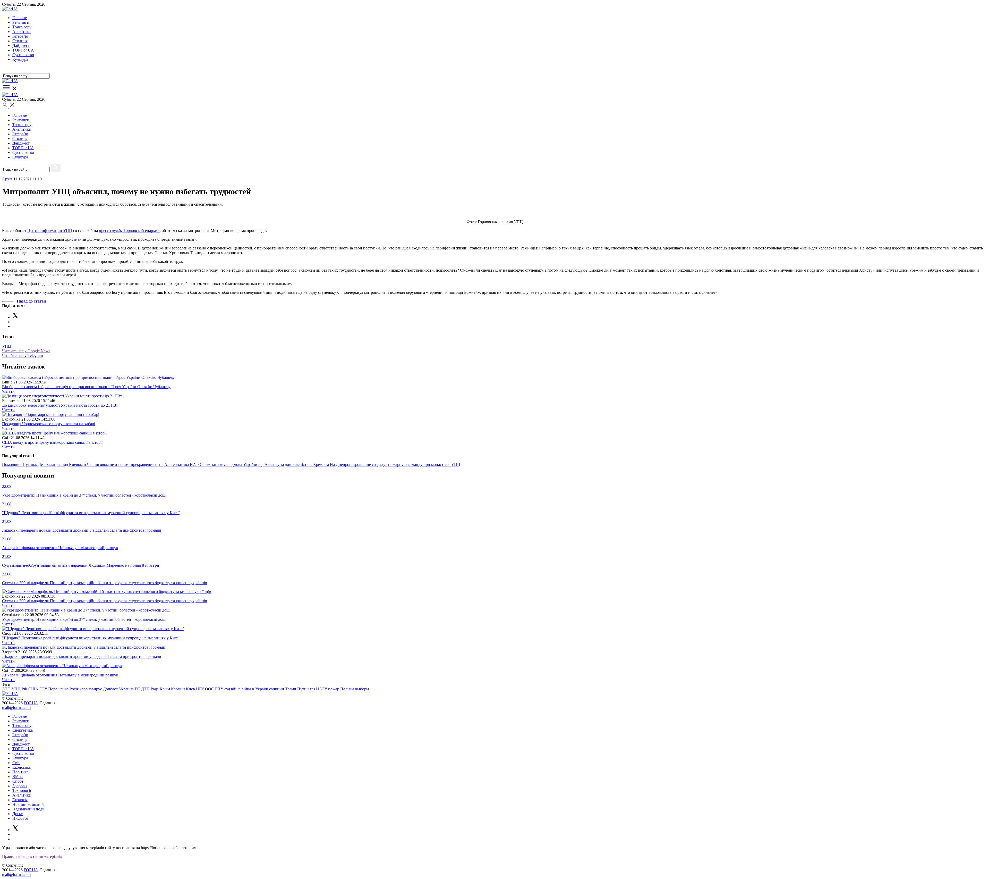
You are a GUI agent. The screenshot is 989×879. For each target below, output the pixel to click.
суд (227, 689)
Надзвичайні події (28, 809)
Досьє (17, 813)
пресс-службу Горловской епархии (129, 230)
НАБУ (321, 689)
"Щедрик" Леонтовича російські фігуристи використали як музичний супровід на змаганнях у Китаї (91, 638)
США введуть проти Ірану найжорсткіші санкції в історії (52, 442)
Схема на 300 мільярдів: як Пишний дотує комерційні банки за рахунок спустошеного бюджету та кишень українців (104, 601)
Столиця (20, 41)
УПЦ (6, 346)
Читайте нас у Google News (26, 351)
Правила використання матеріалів (32, 856)
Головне (19, 17)
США (33, 689)
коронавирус (91, 689)
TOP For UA (23, 50)
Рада (155, 689)
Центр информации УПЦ (49, 230)
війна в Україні (255, 689)
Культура (20, 59)
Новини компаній (28, 804)
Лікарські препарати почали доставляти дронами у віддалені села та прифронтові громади (81, 656)
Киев (190, 689)
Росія (74, 689)
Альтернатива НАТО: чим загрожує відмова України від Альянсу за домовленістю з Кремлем (246, 464)
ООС (209, 689)
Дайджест (21, 45)
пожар (333, 689)
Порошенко (58, 689)
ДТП (145, 689)
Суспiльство (23, 55)
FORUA (31, 703)
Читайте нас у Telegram (22, 355)
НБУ (200, 689)
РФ (24, 689)
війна (236, 689)
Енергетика (22, 730)
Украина (126, 689)
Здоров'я (19, 786)
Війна (17, 776)
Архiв (7, 179)
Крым (165, 689)
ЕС (137, 689)
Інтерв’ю (20, 36)
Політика (20, 772)
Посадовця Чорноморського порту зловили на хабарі (48, 424)
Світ (16, 762)
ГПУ (219, 689)
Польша (347, 689)
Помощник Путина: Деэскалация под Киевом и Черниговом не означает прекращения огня (82, 464)
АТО (6, 689)
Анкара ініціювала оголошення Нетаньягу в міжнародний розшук (60, 675)
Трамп (290, 689)
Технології (21, 790)
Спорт (17, 781)
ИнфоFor (20, 818)
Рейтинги (20, 22)
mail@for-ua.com (16, 707)
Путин (303, 689)
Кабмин (178, 689)
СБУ (43, 689)
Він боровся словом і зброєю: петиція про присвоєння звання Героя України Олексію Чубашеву (86, 386)
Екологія (20, 800)
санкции (276, 689)
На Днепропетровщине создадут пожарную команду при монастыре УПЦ (395, 464)
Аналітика (21, 31)
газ (312, 689)
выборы (362, 689)
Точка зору (21, 27)
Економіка (21, 767)
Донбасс (110, 689)
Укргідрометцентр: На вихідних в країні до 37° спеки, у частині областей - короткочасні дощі (84, 619)
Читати (8, 391)
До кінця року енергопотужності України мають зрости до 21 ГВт (60, 405)
